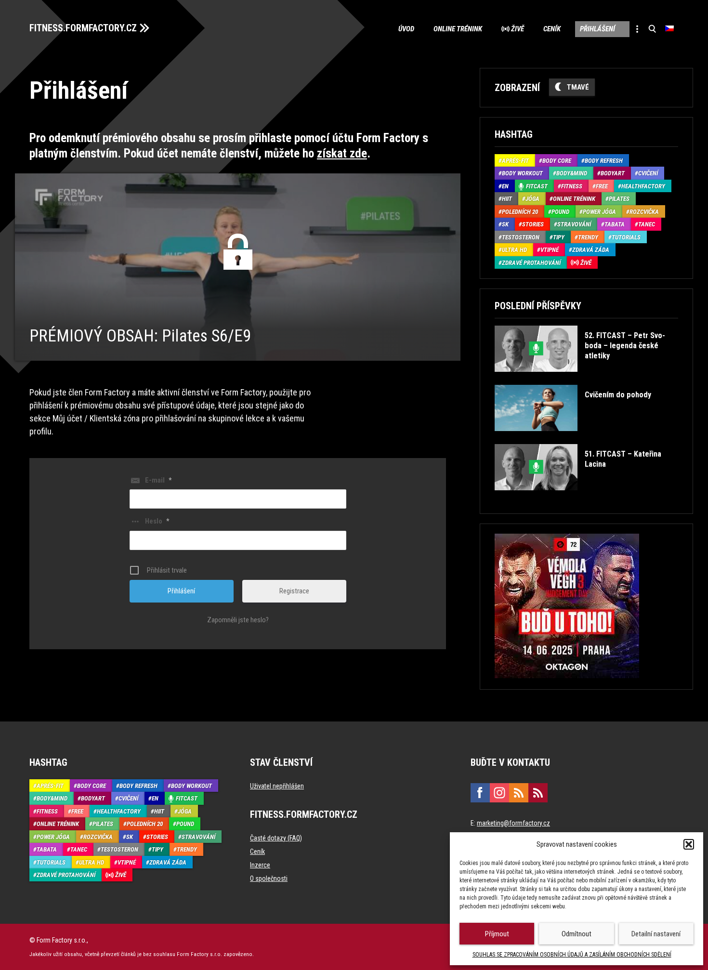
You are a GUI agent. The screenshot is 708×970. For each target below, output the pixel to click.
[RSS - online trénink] (538, 792)
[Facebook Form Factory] (480, 792)
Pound (560, 211)
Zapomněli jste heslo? (238, 620)
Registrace (294, 591)
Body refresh (604, 160)
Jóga (532, 198)
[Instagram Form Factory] (499, 792)
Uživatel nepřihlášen (277, 786)
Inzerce (260, 865)
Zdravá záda (590, 249)
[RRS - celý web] (518, 792)
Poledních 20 (520, 211)
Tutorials (626, 237)
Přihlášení (597, 29)
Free (602, 186)
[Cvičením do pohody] (573, 438)
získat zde (342, 153)
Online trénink (457, 29)
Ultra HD (514, 249)
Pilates (619, 198)
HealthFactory (643, 186)
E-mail (158, 480)
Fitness (571, 186)
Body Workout (522, 173)
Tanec (646, 224)
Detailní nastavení (656, 934)
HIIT (507, 198)
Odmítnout (576, 934)
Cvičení (648, 173)
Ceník (552, 29)
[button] (689, 844)
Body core (556, 160)
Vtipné (549, 249)
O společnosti (269, 878)
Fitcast (537, 186)
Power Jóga (599, 211)
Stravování (574, 224)
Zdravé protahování (531, 262)
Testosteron (520, 237)
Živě (517, 29)
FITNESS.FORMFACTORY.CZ (83, 28)
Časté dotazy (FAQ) (276, 838)
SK (505, 224)
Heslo (157, 521)
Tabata (614, 224)
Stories (533, 224)
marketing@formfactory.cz (513, 823)
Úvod (406, 29)
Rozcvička (644, 211)
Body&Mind (571, 173)
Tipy (558, 237)
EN (505, 186)
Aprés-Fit (515, 160)
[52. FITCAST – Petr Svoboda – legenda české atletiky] (585, 378)
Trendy (588, 237)
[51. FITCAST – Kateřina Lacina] (585, 497)
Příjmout (497, 934)
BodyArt (613, 173)
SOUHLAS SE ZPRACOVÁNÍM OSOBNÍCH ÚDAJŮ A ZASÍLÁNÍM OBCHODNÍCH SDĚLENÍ (571, 954)
